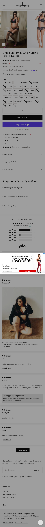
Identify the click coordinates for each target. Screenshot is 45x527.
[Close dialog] (44, 253)
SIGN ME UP (28, 271)
